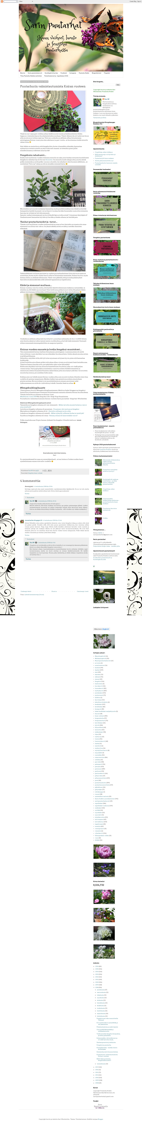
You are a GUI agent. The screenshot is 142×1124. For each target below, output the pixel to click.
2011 (96, 1075)
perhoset (98, 771)
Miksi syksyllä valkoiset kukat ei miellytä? (67, 413)
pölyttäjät (98, 789)
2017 (97, 1067)
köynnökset (99, 727)
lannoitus (98, 729)
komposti (98, 709)
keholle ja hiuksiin (101, 702)
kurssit (97, 713)
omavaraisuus (100, 757)
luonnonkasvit (100, 741)
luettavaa (98, 736)
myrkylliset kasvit (101, 750)
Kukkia (105, 518)
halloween (98, 683)
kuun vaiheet (38, 473)
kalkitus (97, 697)
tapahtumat (99, 824)
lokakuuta (100, 995)
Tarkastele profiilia (99, 117)
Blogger (100, 1119)
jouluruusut (99, 695)
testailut (98, 826)
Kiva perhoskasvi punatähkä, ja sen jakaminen (107, 1023)
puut (96, 780)
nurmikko (98, 755)
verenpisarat (99, 828)
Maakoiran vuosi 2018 (28, 396)
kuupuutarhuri (100, 720)
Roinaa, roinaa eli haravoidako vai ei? (63, 416)
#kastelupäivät (100, 656)
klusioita (48, 160)
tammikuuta (101, 1064)
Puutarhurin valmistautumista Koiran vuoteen (107, 1055)
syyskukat (98, 812)
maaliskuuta (101, 1013)
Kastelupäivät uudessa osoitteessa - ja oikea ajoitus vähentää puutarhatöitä (110, 482)
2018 (97, 987)
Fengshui (107, 73)
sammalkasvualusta (101, 796)
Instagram (72, 73)
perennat (98, 769)
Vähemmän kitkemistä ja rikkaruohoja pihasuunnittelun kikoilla (111, 462)
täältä (100, 533)
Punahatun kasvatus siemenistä (110, 509)
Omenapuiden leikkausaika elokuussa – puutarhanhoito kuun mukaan (111, 501)
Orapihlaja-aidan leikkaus (104, 152)
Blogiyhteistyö (96, 73)
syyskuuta (100, 997)
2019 (97, 985)
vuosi (97, 838)
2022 (97, 977)
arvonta (97, 663)
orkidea (97, 759)
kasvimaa (98, 700)
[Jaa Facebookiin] (49, 471)
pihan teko (98, 775)
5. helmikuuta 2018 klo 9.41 (46, 542)
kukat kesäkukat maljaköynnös (105, 711)
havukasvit (99, 686)
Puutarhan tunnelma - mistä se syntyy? (110, 470)
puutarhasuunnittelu (102, 785)
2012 (97, 1072)
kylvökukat (99, 723)
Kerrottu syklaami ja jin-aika (60, 411)
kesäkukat (98, 704)
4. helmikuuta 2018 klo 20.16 (46, 501)
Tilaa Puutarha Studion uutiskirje (31, 76)
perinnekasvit (100, 773)
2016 (97, 1069)
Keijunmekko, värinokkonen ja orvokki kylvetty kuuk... (107, 1038)
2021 (97, 979)
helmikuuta (101, 1016)
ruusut (97, 794)
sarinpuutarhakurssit (102, 801)
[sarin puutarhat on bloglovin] (101, 630)
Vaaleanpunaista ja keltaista (106, 1042)
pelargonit (98, 764)
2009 (97, 1080)
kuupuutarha (99, 718)
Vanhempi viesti (82, 591)
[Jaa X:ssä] (47, 471)
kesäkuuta (100, 1005)
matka (97, 743)
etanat (97, 679)
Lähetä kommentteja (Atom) (34, 594)
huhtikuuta (101, 1011)
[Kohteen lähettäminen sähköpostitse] (43, 471)
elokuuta (100, 1000)
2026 (97, 966)
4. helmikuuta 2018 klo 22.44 (52, 520)
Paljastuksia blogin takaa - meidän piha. (106, 546)
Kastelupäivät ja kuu (51, 73)
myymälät (98, 752)
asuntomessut (100, 665)
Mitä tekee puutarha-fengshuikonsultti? (104, 1059)
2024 (97, 971)
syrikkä (97, 810)
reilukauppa (99, 792)
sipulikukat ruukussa (102, 805)
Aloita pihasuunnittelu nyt (104, 160)
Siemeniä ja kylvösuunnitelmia (107, 1052)
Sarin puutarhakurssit (35, 73)
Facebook (64, 73)
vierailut (98, 831)
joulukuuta (101, 990)
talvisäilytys (99, 822)
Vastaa (27, 493)
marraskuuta (101, 992)
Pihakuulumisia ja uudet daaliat (107, 1027)
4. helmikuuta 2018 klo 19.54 (43, 486)
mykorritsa (99, 748)
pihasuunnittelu (100, 778)
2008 (97, 1083)
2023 (97, 974)
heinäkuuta (101, 1003)
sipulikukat (99, 803)
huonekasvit (99, 688)
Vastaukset (30, 497)
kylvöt (97, 725)
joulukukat (98, 693)
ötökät (97, 840)
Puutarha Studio (84, 73)
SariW (32, 501)
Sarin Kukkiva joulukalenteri (105, 799)
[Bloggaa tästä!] (45, 471)
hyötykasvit (99, 690)
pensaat (97, 766)
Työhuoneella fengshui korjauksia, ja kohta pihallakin (108, 1034)
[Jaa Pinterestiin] (51, 471)
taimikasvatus (100, 817)
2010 (97, 1077)
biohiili (97, 667)
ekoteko (97, 674)
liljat (96, 734)
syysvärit (98, 815)
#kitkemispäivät (100, 658)
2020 (97, 982)
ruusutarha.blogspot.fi (33, 520)
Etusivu (22, 73)
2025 (97, 969)
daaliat (97, 670)
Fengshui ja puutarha (104, 1045)
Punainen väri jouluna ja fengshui (66, 409)
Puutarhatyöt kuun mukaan (104, 158)
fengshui (31, 473)
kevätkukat (98, 706)
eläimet (97, 677)
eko (96, 672)
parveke (97, 762)
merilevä (98, 746)
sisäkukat (98, 808)
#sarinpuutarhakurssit (103, 660)
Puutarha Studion (105, 449)
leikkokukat (99, 732)
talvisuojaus (99, 819)
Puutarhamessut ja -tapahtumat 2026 (56, 76)
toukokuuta (101, 1008)
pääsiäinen (98, 787)
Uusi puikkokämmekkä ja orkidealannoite (105, 1030)
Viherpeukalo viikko (102, 835)
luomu (97, 739)
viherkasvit (99, 833)
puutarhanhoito (100, 782)
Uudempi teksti (26, 591)
